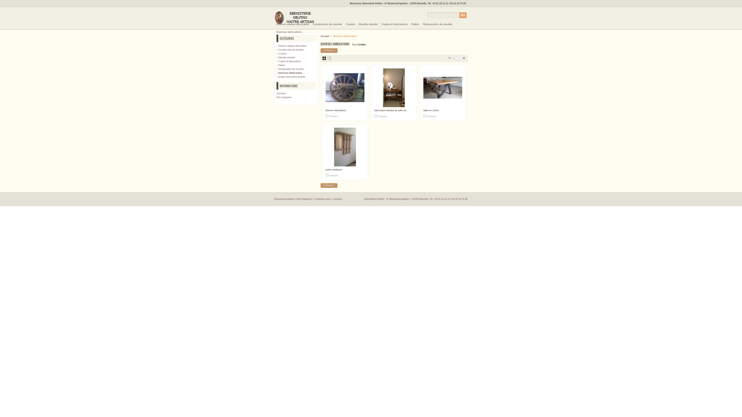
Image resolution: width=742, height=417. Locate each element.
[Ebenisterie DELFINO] (296, 18)
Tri (449, 58)
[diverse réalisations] (345, 88)
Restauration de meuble (437, 24)
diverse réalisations (336, 110)
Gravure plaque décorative (292, 24)
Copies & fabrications (395, 24)
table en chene (431, 110)
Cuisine (350, 24)
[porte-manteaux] (345, 147)
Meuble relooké (368, 24)
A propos (281, 93)
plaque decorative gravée (291, 76)
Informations (289, 86)
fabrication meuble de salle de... (391, 110)
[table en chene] (442, 88)
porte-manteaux (334, 169)
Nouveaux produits (284, 199)
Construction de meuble (327, 24)
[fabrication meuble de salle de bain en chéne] (393, 88)
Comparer (333, 116)
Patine (415, 24)
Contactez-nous (322, 199)
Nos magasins (284, 97)
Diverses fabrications (289, 31)
